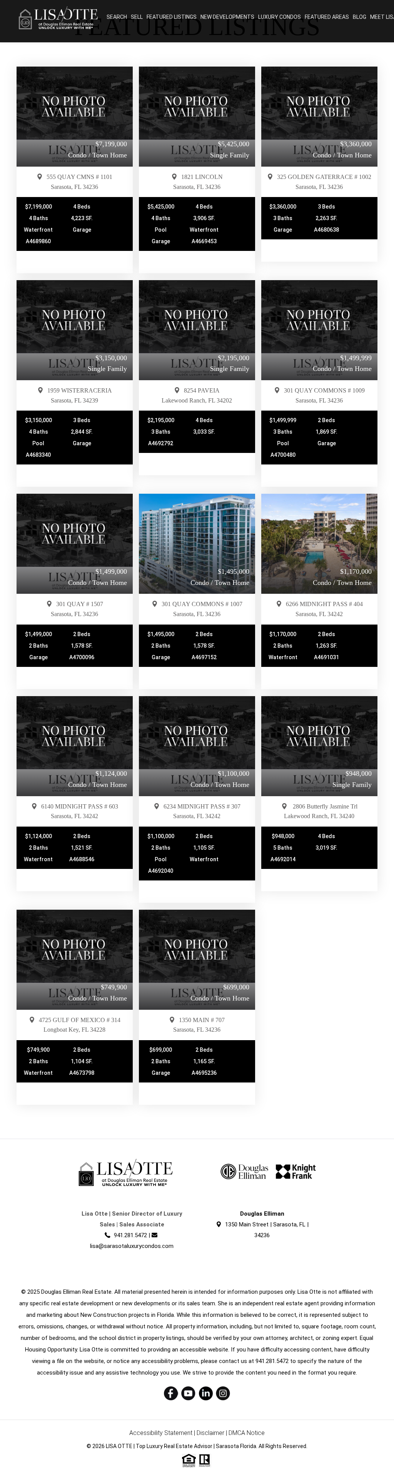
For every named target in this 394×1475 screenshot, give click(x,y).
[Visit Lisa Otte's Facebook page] (171, 1393)
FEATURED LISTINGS (172, 17)
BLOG (359, 17)
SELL (137, 17)
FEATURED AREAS (327, 17)
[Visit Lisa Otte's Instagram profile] (223, 1393)
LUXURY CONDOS (279, 17)
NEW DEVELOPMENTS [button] (227, 17)
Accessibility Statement (160, 1433)
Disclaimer (210, 1433)
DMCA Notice (247, 1433)
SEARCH (117, 17)
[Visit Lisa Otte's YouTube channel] (188, 1393)
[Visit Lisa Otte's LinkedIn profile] (206, 1393)
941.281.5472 (130, 1235)
